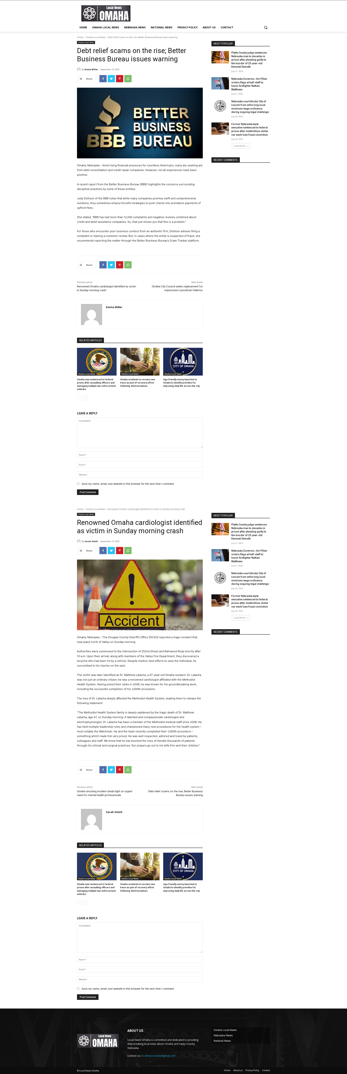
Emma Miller (91, 69)
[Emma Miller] (79, 69)
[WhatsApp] (128, 78)
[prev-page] (79, 398)
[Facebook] (103, 78)
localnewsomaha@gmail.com (158, 1055)
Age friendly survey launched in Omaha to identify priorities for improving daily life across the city (181, 382)
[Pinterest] (119, 78)
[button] (265, 27)
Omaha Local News (95, 37)
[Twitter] (111, 78)
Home (80, 37)
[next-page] (85, 398)
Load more (239, 145)
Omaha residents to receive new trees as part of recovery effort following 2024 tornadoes (137, 382)
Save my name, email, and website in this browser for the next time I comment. (128, 483)
